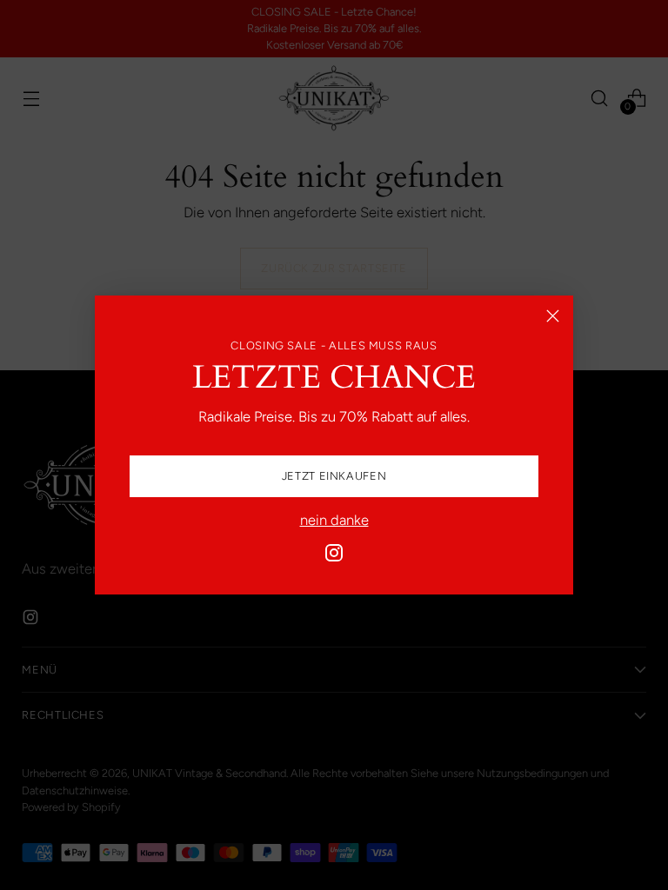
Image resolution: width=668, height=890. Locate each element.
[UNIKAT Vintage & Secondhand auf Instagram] (334, 555)
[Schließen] (552, 315)
